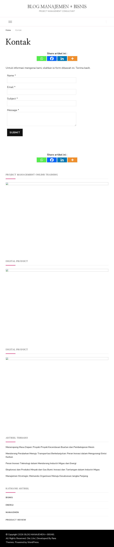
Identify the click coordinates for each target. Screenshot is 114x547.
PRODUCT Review (16, 520)
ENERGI (10, 505)
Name (10, 75)
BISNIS (9, 497)
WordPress (33, 542)
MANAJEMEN (12, 512)
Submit (15, 132)
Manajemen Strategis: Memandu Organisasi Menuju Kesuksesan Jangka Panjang (47, 476)
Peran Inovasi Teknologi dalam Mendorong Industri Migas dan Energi (41, 463)
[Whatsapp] (41, 58)
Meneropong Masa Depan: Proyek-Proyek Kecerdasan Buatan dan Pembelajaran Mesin (50, 447)
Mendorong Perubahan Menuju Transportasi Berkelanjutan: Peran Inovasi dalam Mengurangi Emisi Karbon (56, 455)
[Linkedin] (62, 58)
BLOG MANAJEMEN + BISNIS (57, 7)
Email (10, 87)
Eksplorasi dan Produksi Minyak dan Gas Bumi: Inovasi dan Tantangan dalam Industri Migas (53, 469)
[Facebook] (52, 58)
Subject (11, 98)
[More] (72, 58)
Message (12, 110)
